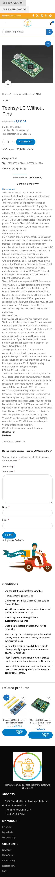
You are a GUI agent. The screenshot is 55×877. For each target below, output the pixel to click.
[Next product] (9, 100)
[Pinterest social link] (42, 15)
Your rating (8, 466)
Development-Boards (22, 94)
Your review (8, 471)
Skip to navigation (13, 3)
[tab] (20, 177)
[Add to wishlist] (22, 697)
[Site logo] (27, 23)
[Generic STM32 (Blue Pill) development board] (14, 705)
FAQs (4, 871)
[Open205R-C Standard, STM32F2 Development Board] (40, 705)
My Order (6, 827)
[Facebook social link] (33, 15)
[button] (14, 732)
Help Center (8, 855)
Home (5, 94)
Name (6, 507)
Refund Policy (8, 861)
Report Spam (8, 866)
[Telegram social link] (50, 15)
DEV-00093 (13, 163)
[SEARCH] (49, 32)
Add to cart (25, 142)
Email (5, 520)
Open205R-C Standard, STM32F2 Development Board (40, 723)
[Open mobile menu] (4, 23)
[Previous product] (3, 100)
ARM (38, 94)
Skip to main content (14, 10)
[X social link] (37, 15)
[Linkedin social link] (46, 15)
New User (7, 850)
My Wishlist (7, 832)
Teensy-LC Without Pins (31, 163)
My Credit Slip (9, 838)
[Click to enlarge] (8, 83)
